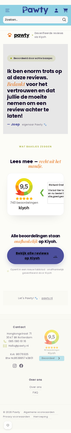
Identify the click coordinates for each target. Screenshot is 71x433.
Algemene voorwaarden (39, 412)
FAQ (35, 392)
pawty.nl (47, 298)
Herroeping (40, 416)
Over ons (35, 387)
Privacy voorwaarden (16, 416)
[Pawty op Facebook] (21, 366)
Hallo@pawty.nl (19, 346)
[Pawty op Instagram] (15, 366)
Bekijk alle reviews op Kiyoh (36, 255)
